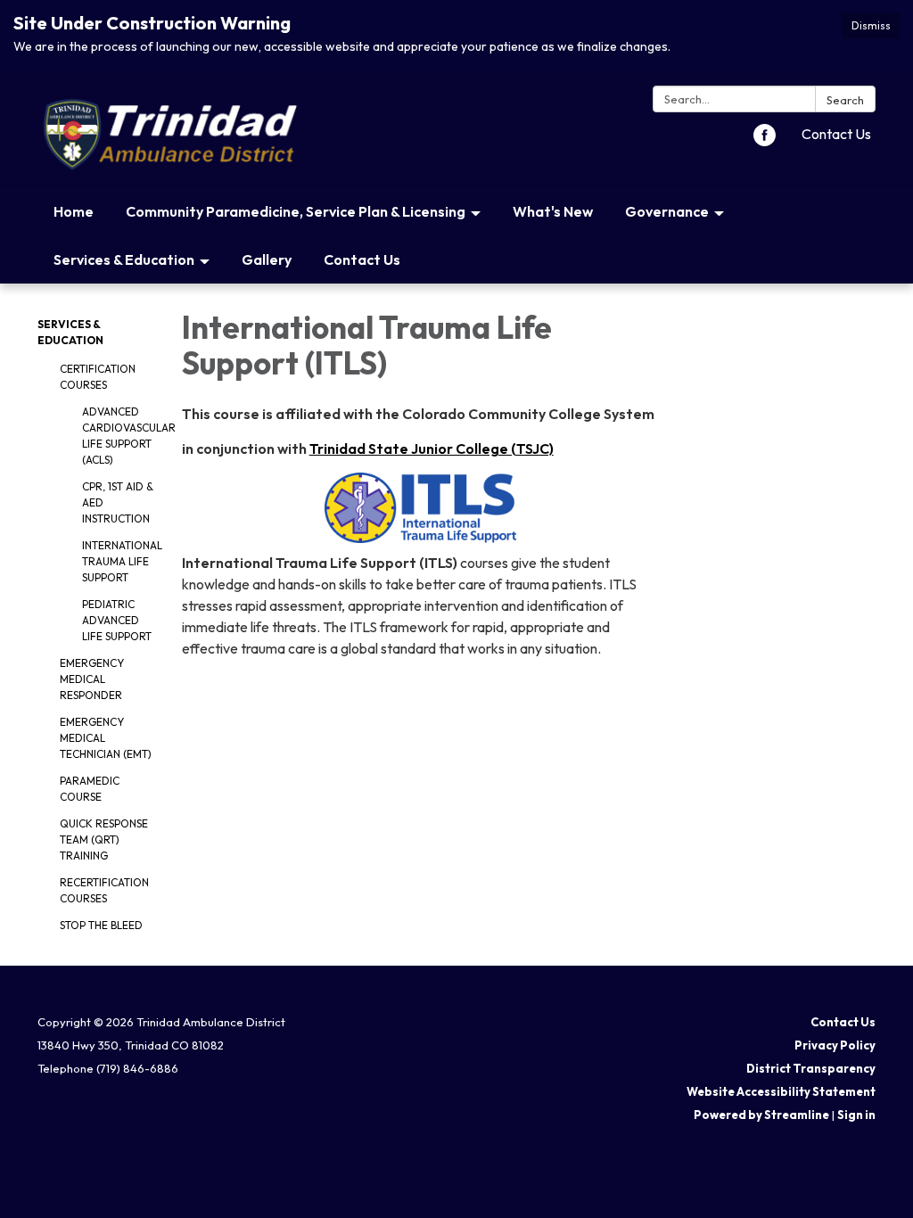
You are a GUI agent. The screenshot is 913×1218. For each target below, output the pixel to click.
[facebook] (764, 141)
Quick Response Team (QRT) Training (104, 839)
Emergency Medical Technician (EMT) (106, 738)
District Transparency (811, 1068)
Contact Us (836, 134)
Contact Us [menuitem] (362, 259)
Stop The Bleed (101, 925)
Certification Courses (98, 376)
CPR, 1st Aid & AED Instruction (117, 502)
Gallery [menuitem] (267, 259)
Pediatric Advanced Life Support (117, 620)
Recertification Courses (104, 890)
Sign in (856, 1114)
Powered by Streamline (761, 1114)
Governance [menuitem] (667, 211)
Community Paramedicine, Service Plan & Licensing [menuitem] (295, 211)
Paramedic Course (89, 788)
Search (845, 100)
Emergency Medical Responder (92, 679)
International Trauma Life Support (118, 561)
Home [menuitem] (73, 211)
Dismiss (871, 25)
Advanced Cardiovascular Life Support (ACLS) (118, 435)
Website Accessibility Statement (781, 1091)
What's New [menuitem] (553, 211)
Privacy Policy (835, 1045)
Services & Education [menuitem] (123, 259)
